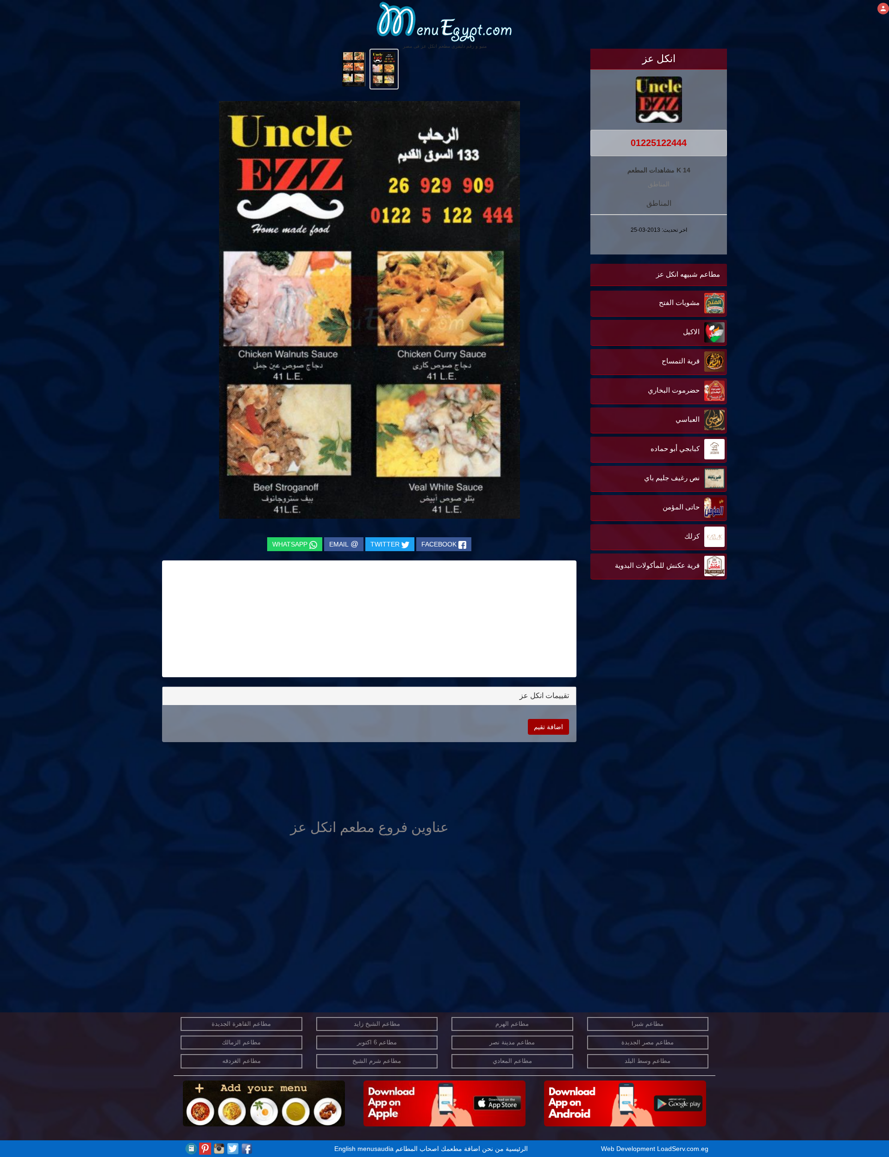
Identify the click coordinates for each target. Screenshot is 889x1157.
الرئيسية (517, 1148)
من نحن (493, 1148)
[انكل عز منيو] (384, 68)
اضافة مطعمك (460, 1148)
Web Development (629, 1148)
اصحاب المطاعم (417, 1148)
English (345, 1148)
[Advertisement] (669, 675)
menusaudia (375, 1148)
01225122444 (659, 143)
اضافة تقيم (548, 727)
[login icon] (883, 8)
